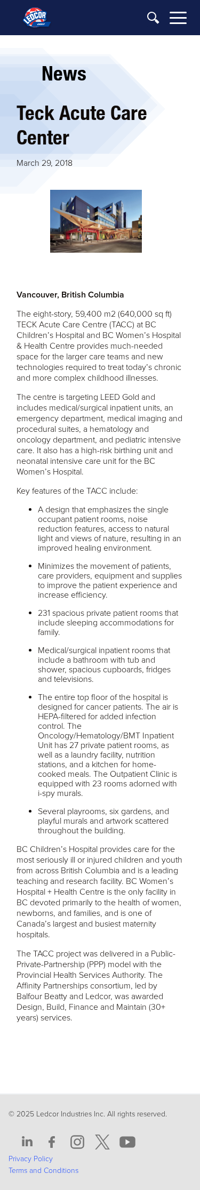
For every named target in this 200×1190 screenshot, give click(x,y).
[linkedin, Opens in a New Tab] (27, 1142)
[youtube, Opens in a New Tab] (127, 1142)
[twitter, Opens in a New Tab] (102, 1142)
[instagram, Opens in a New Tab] (77, 1142)
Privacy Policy (31, 1158)
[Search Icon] (154, 18)
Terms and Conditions (43, 1170)
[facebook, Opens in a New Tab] (52, 1142)
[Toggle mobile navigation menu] (178, 19)
